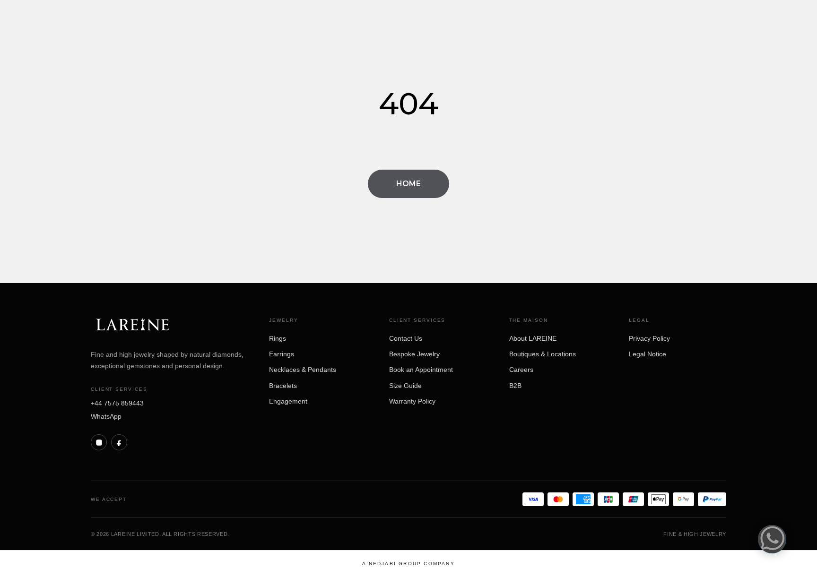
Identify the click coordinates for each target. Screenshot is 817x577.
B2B (515, 385)
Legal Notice (647, 354)
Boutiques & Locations (542, 354)
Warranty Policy (412, 401)
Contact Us (405, 338)
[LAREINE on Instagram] (99, 442)
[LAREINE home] (132, 325)
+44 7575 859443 (117, 403)
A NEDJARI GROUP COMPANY (408, 563)
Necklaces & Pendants (302, 369)
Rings (277, 338)
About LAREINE (532, 338)
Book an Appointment (421, 369)
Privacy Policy (649, 338)
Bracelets (283, 385)
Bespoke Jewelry (414, 354)
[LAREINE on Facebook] (119, 442)
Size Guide (405, 385)
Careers (521, 369)
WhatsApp (106, 416)
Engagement (288, 401)
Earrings (281, 354)
